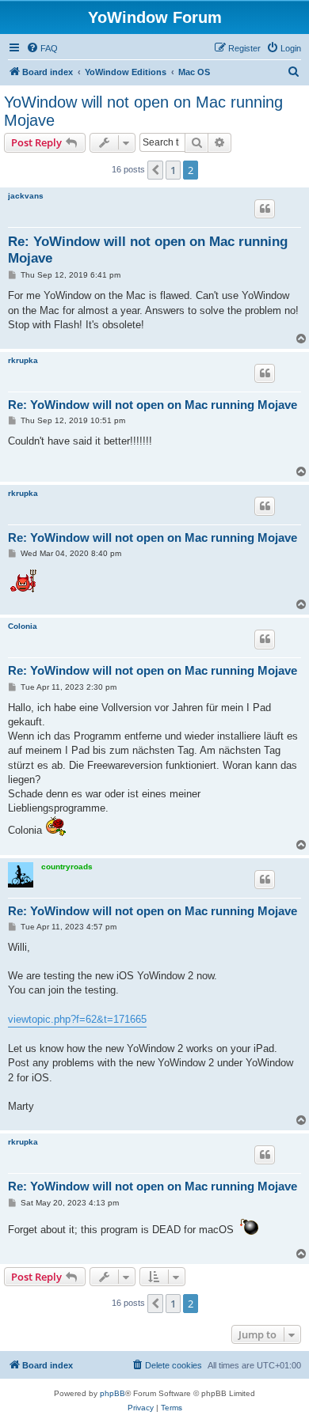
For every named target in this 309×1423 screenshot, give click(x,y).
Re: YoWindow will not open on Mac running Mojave (148, 250)
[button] (155, 170)
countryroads (67, 866)
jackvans (26, 195)
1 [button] (173, 170)
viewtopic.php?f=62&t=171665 (77, 1019)
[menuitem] (42, 48)
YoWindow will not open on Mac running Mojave (143, 111)
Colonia (22, 626)
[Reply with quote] (264, 208)
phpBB (112, 1393)
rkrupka (23, 360)
